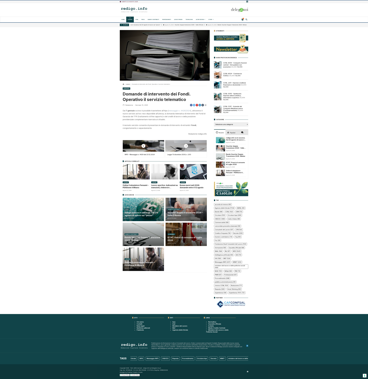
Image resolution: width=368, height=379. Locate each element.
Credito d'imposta (222, 233)
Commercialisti (222, 222)
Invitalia (211, 326)
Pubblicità (140, 330)
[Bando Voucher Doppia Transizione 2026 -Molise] (220, 156)
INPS (236, 251)
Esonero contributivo (223, 237)
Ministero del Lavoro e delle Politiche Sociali (217, 331)
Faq (238, 237)
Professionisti (230, 275)
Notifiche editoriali (143, 328)
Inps (173, 322)
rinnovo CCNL (221, 285)
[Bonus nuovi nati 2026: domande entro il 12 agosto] (193, 171)
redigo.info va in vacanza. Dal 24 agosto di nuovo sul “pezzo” (141, 214)
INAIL (218, 251)
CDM (239, 212)
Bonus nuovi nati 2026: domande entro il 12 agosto (191, 186)
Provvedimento (222, 278)
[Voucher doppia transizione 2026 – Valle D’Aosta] (220, 148)
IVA (218, 258)
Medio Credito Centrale (216, 328)
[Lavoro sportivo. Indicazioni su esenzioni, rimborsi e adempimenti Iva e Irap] (164, 171)
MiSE (218, 271)
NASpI (228, 271)
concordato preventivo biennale (227, 226)
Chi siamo (140, 322)
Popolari (232, 132)
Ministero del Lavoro (179, 326)
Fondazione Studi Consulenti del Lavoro (230, 244)
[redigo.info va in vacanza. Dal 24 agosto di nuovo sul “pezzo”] (220, 140)
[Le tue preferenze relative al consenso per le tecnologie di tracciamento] (364, 375)
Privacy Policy (125, 375)
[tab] (219, 132)
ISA (238, 255)
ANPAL (241, 208)
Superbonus (220, 293)
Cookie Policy (135, 375)
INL (227, 251)
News (127, 209)
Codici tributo (234, 219)
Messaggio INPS (222, 262)
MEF (226, 258)
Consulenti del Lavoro (224, 230)
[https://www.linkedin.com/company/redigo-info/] (247, 2)
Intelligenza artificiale (224, 255)
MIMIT (237, 262)
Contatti (139, 324)
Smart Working (234, 289)
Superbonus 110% (236, 293)
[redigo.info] (134, 10)
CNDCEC (220, 219)
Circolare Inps (234, 215)
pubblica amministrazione (225, 282)
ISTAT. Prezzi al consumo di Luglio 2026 (184, 238)
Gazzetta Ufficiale (236, 248)
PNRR (218, 275)
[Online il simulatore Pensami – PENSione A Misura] (136, 171)
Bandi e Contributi (174, 209)
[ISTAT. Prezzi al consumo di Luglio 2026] (220, 165)
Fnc (217, 240)
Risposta (220, 289)
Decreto (238, 233)
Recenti (221, 132)
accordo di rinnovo (223, 204)
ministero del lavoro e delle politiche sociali (230, 266)
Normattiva (212, 322)
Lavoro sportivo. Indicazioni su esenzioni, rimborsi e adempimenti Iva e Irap (164, 186)
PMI (237, 271)
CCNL (229, 212)
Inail (173, 324)
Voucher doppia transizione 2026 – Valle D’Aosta (172, 25)
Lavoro (128, 84)
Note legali (141, 326)
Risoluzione (236, 285)
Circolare (220, 215)
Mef (173, 328)
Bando (219, 212)
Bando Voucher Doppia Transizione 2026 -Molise (215, 25)
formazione (220, 248)
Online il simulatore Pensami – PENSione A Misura (136, 186)
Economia (171, 234)
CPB (239, 230)
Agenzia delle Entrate (224, 208)
